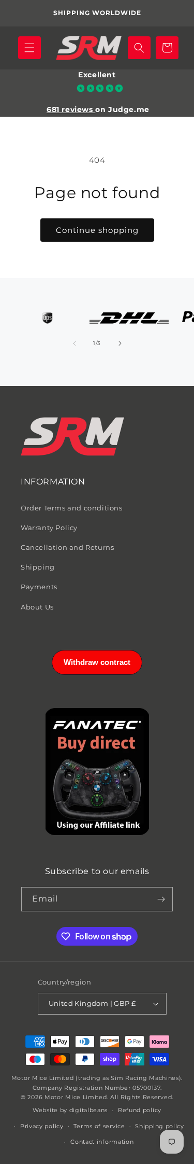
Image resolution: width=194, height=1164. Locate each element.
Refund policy (139, 1110)
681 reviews (71, 109)
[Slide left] (74, 343)
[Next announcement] (174, 13)
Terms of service (99, 1126)
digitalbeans (88, 1110)
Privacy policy (42, 1126)
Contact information (101, 1141)
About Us (37, 607)
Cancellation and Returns (67, 547)
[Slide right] (120, 343)
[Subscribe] (161, 899)
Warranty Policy (49, 527)
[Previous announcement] (19, 13)
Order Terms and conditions (72, 508)
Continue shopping (97, 230)
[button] (29, 47)
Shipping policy (159, 1126)
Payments (39, 587)
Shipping (38, 567)
